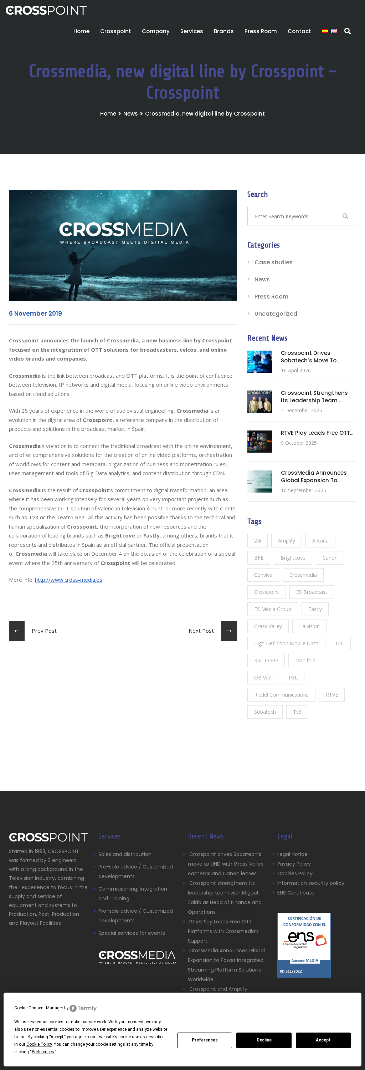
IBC (340, 643)
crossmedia (303, 574)
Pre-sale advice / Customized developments (135, 871)
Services (191, 31)
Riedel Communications (281, 694)
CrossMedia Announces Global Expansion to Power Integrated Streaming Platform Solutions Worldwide (226, 965)
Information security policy (310, 883)
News (130, 113)
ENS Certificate (295, 892)
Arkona (320, 540)
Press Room (271, 296)
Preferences (205, 1040)
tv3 (297, 711)
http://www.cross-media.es (68, 579)
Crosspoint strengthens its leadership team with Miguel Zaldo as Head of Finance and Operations (225, 898)
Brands (224, 31)
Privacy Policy (294, 863)
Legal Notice (292, 854)
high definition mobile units (286, 643)
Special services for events (131, 933)
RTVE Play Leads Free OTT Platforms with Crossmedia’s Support (223, 931)
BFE (258, 557)
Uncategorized (276, 314)
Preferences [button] (43, 1051)
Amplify (286, 540)
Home (81, 31)
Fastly (315, 609)
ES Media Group (272, 609)
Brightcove (293, 557)
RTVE (332, 694)
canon (330, 557)
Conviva (263, 574)
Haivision (309, 626)
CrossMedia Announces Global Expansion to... (314, 476)
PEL (293, 677)
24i (257, 540)
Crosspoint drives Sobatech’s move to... (310, 356)
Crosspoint (115, 31)
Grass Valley (268, 626)
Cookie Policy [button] (39, 1044)
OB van (263, 677)
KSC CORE (266, 660)
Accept (323, 1040)
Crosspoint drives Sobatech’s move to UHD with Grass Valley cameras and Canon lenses (226, 864)
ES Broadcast (311, 591)
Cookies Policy (295, 873)
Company (156, 31)
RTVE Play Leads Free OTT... (317, 433)
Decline (264, 1040)
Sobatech (265, 711)
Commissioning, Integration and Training (132, 893)
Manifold (305, 660)
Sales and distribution (124, 854)
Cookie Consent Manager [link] (38, 1007)
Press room (261, 31)
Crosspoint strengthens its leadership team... (314, 396)
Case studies (274, 262)
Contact (299, 31)
